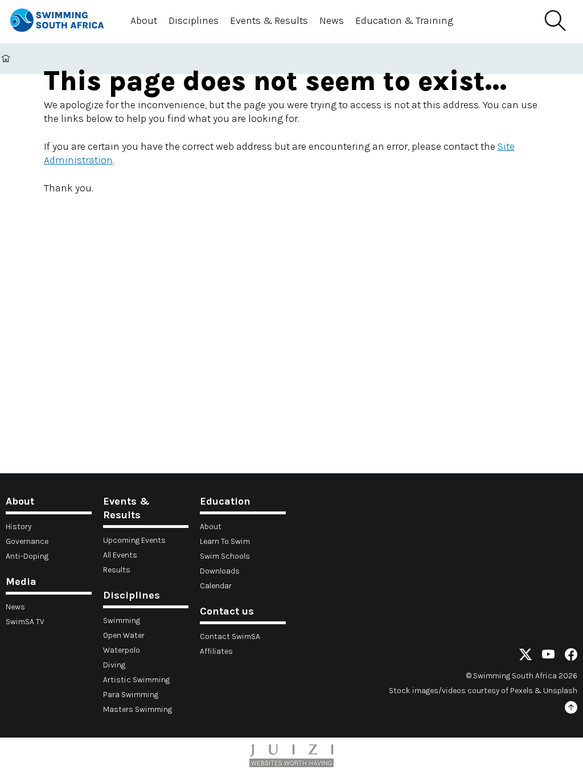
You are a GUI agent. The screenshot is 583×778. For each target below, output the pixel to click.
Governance (27, 541)
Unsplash (560, 690)
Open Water (124, 635)
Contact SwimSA (230, 636)
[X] (525, 656)
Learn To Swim (225, 541)
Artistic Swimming (136, 680)
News (331, 20)
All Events (120, 555)
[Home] (61, 22)
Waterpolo (121, 650)
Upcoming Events (134, 540)
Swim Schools (225, 556)
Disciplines (194, 20)
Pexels (521, 690)
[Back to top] (571, 709)
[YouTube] (548, 656)
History (18, 526)
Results (116, 570)
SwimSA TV (25, 622)
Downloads (220, 571)
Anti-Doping (27, 556)
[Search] (554, 21)
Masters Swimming (137, 709)
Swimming (121, 620)
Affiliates (216, 651)
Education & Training (404, 20)
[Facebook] (571, 656)
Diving (114, 665)
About (143, 20)
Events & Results (269, 20)
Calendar (216, 586)
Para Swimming (130, 694)
